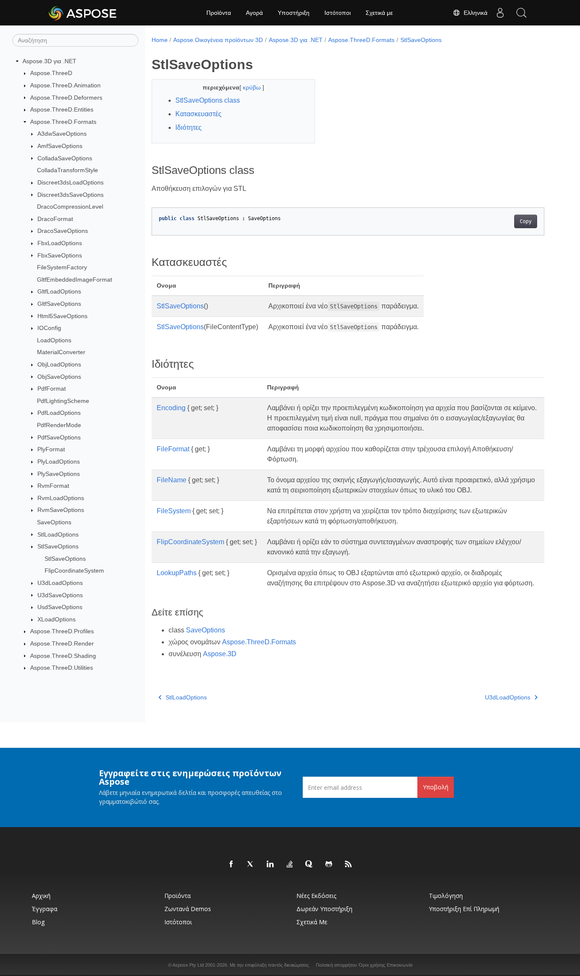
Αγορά (254, 12)
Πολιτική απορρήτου (336, 965)
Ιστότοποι (337, 12)
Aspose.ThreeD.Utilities (61, 667)
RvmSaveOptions (60, 509)
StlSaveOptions (58, 546)
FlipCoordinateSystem (74, 570)
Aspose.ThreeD (51, 73)
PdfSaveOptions (59, 437)
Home (160, 39)
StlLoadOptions (58, 534)
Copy (526, 221)
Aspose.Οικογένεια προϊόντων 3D (218, 39)
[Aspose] (83, 12)
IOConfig (49, 327)
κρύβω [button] (252, 87)
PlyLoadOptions (58, 461)
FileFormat (173, 449)
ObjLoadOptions (59, 364)
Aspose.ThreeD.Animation (65, 85)
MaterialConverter (61, 352)
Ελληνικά (473, 12)
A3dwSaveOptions (62, 133)
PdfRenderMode (59, 425)
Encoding (171, 407)
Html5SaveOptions (62, 316)
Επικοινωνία (399, 965)
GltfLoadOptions (59, 291)
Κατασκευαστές (198, 113)
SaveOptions (54, 522)
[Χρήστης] (500, 12)
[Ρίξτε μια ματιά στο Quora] (309, 864)
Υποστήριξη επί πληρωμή (464, 909)
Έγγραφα (44, 909)
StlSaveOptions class (207, 100)
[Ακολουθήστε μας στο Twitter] (250, 864)
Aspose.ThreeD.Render (62, 643)
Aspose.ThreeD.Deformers (66, 97)
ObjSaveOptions (59, 376)
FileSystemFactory (62, 267)
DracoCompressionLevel (70, 206)
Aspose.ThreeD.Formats (63, 121)
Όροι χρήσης (372, 965)
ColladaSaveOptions (64, 158)
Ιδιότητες (188, 127)
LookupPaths (177, 572)
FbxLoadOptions (59, 243)
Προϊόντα (218, 12)
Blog (38, 922)
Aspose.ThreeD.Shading (63, 655)
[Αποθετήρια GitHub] (329, 864)
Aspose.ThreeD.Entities (61, 109)
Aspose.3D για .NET (49, 61)
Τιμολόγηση (446, 896)
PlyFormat (51, 449)
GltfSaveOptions (59, 303)
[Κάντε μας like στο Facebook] (231, 864)
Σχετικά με (379, 12)
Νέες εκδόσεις (316, 896)
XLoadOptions (56, 619)
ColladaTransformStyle (67, 170)
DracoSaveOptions (62, 230)
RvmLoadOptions (60, 498)
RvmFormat (53, 485)
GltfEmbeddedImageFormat (74, 279)
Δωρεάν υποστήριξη (324, 909)
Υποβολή (435, 787)
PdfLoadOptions (59, 412)
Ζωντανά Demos (187, 909)
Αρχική (41, 896)
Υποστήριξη (294, 12)
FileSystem (174, 511)
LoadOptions (54, 340)
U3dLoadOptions (60, 582)
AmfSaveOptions (59, 146)
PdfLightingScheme (63, 400)
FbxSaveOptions (59, 255)
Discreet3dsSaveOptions (70, 194)
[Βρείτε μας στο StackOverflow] (290, 864)
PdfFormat (51, 388)
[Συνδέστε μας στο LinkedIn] (270, 864)
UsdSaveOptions (59, 607)
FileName (171, 480)
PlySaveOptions (58, 473)
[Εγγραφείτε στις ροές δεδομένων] (348, 864)
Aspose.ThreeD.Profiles (62, 631)
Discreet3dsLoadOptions (70, 182)
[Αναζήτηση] (521, 12)
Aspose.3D (220, 653)
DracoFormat (55, 218)
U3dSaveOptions (60, 595)
